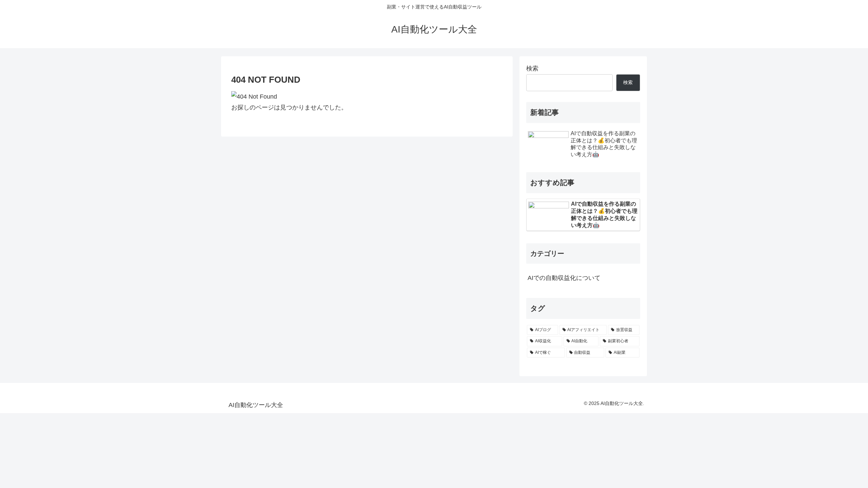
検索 (532, 68)
